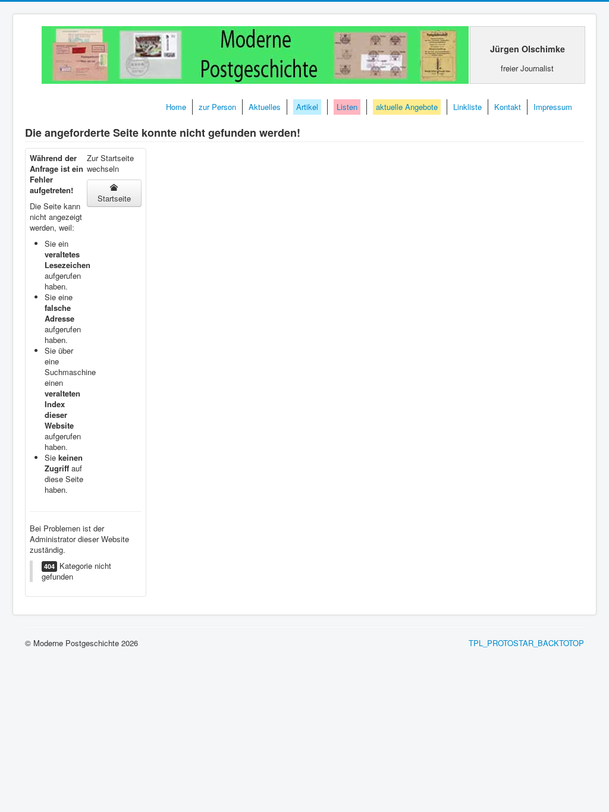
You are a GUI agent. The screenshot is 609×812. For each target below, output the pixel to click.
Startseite (114, 198)
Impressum (552, 106)
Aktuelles (265, 106)
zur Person (217, 106)
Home (176, 106)
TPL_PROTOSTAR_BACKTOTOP (526, 643)
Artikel (307, 106)
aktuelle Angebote (407, 106)
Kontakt (507, 106)
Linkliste (467, 106)
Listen (347, 106)
